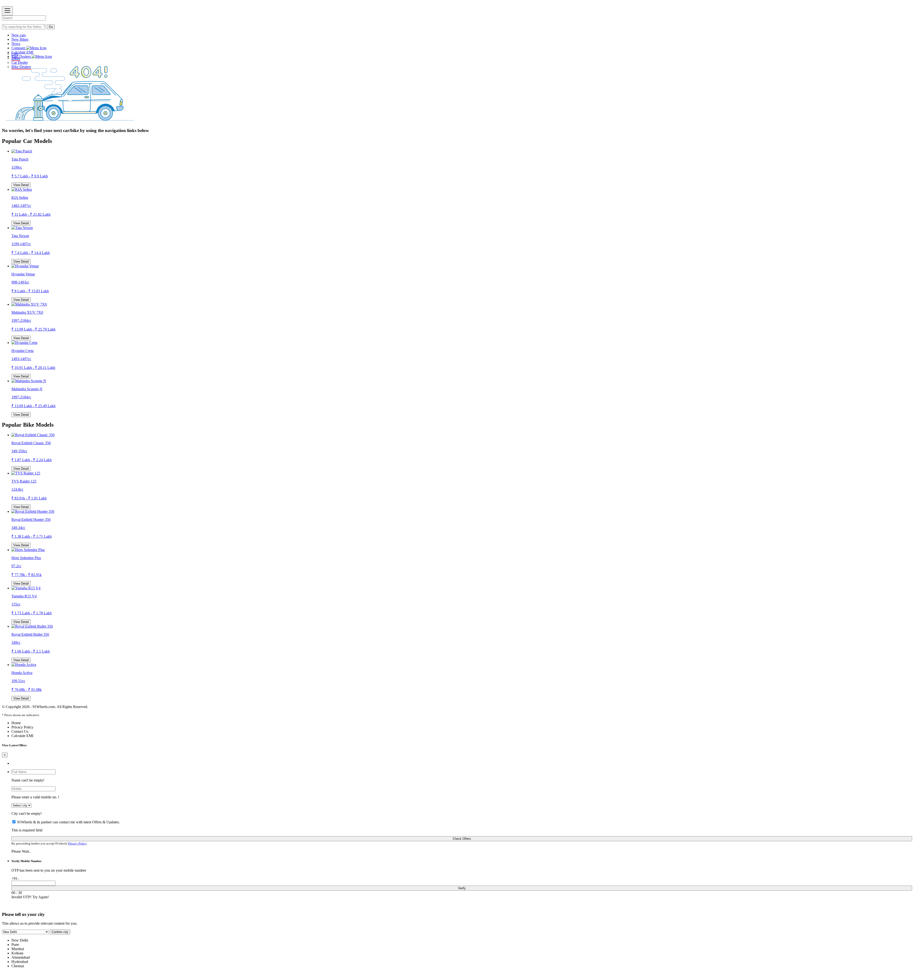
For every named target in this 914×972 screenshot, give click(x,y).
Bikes (15, 58)
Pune (15, 945)
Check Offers (462, 838)
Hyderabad (19, 962)
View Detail (21, 185)
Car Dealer (19, 62)
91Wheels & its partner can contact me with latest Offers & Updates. (68, 822)
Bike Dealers (21, 67)
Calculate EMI (22, 52)
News (15, 44)
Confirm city (60, 932)
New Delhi (19, 940)
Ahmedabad (20, 957)
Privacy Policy (77, 843)
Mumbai (17, 949)
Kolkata (17, 953)
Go (51, 27)
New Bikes (19, 39)
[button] (461, 48)
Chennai (17, 966)
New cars (18, 35)
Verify (462, 888)
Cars (14, 54)
